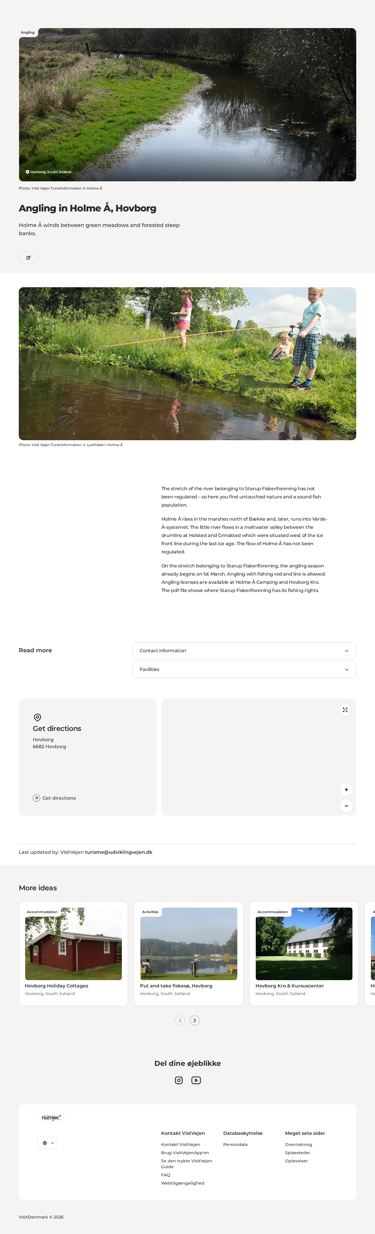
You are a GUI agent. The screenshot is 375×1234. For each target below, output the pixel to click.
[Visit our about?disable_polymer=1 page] (196, 1080)
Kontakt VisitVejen (180, 1144)
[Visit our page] (179, 1080)
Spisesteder (297, 1152)
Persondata (235, 1144)
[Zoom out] (346, 806)
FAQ (165, 1175)
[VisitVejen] (51, 1118)
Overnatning (298, 1144)
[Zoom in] (346, 789)
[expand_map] (345, 709)
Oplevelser (296, 1161)
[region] (258, 757)
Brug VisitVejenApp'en (185, 1152)
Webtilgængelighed (182, 1183)
